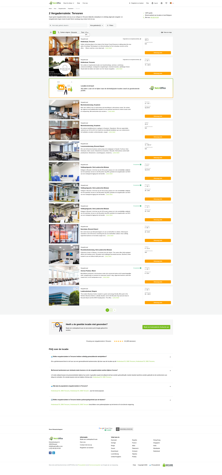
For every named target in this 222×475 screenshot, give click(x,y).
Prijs (147, 3)
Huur (55, 8)
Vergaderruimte (62, 8)
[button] (74, 38)
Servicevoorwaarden (94, 465)
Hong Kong (156, 440)
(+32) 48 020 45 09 (55, 448)
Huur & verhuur (67, 3)
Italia (133, 445)
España (134, 440)
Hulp (78, 3)
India (154, 445)
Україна (134, 454)
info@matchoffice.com (56, 446)
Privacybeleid (81, 465)
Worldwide (156, 448)
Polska (134, 456)
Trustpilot (62, 420)
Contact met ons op (86, 445)
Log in (156, 3)
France (134, 443)
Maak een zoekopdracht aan (88, 439)
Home (50, 8)
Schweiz (134, 451)
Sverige (113, 443)
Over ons (85, 3)
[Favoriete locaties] (166, 3)
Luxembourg (115, 454)
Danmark (114, 440)
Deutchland (114, 451)
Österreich (135, 448)
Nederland (156, 451)
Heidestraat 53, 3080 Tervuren (126, 361)
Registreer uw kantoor (137, 3)
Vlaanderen (70, 8)
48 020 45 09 (155, 17)
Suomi (113, 448)
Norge (113, 445)
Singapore (156, 443)
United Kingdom (116, 456)
